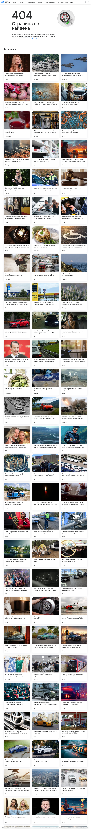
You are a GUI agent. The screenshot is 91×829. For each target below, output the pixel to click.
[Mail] (2, 2)
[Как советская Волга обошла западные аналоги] (74, 553)
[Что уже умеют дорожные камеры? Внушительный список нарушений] (74, 811)
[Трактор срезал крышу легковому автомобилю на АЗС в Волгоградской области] (74, 725)
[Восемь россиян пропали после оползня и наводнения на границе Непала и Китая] (45, 782)
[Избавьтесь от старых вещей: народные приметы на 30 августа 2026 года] (45, 124)
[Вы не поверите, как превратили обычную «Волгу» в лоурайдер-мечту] (45, 639)
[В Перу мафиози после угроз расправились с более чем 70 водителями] (45, 267)
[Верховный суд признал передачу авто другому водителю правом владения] (17, 239)
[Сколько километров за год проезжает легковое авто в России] (17, 696)
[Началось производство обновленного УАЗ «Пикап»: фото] (45, 696)
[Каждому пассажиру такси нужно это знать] (45, 725)
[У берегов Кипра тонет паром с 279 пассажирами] (74, 267)
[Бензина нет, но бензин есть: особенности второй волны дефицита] (45, 296)
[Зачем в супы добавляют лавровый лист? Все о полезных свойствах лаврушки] (17, 382)
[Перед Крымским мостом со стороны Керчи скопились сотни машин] (74, 382)
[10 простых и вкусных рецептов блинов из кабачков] (45, 239)
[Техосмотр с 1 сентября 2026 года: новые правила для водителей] (45, 210)
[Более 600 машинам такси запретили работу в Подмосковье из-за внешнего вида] (74, 753)
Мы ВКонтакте (44, 827)
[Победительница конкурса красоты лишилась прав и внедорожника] (17, 67)
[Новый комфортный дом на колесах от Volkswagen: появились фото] (17, 496)
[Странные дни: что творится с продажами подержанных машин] (74, 467)
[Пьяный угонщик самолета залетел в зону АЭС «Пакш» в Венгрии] (74, 67)
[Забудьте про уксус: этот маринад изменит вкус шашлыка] (17, 153)
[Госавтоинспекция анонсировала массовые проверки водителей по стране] (45, 182)
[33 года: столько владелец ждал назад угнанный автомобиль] (45, 467)
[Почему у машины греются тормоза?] (45, 610)
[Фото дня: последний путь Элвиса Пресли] (17, 410)
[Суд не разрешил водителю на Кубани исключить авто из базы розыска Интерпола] (74, 496)
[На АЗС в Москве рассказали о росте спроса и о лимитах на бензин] (45, 353)
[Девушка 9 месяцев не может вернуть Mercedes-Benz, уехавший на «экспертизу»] (17, 753)
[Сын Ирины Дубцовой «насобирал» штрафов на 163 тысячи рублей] (45, 325)
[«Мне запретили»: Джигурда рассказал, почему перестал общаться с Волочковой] (17, 439)
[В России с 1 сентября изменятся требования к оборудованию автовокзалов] (17, 210)
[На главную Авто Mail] (7, 2)
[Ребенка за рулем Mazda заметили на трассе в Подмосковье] (74, 96)
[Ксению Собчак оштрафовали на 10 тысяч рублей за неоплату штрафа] (17, 353)
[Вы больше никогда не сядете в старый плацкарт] (17, 639)
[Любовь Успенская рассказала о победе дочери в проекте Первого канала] (17, 811)
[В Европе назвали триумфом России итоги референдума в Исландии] (17, 582)
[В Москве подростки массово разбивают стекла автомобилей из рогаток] (45, 96)
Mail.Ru (4, 827)
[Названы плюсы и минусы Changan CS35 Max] (45, 753)
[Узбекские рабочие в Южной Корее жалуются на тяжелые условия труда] (45, 668)
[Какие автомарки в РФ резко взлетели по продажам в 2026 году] (45, 410)
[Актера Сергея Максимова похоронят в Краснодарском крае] (45, 496)
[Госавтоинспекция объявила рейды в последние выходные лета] (45, 525)
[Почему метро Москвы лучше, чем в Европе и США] (74, 668)
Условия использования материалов (65, 827)
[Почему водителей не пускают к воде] (45, 553)
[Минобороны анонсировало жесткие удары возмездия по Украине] (74, 410)
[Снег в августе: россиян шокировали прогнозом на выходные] (74, 296)
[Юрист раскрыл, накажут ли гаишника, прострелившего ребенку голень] (74, 182)
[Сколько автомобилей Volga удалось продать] (74, 582)
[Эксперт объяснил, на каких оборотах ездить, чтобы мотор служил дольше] (45, 582)
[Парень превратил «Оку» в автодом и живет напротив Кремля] (74, 639)
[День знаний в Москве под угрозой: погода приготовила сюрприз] (17, 182)
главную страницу (31, 38)
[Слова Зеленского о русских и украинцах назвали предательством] (45, 811)
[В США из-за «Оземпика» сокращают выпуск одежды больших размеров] (17, 668)
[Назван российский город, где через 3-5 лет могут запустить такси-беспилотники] (74, 610)
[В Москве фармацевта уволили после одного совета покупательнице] (45, 153)
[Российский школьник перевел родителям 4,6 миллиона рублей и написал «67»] (74, 353)
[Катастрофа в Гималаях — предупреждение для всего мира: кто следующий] (45, 67)
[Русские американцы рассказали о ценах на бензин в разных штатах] (17, 553)
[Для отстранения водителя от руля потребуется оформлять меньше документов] (74, 439)
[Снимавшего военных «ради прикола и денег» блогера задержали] (45, 382)
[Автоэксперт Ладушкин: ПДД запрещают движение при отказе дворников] (17, 782)
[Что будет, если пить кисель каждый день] (17, 124)
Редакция (51, 827)
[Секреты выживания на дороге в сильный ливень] (74, 782)
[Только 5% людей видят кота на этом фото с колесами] (74, 124)
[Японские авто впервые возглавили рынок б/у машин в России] (17, 725)
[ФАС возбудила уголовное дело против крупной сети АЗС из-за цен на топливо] (17, 296)
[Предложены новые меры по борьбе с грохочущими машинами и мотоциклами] (74, 696)
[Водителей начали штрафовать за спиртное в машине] (17, 467)
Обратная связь (80, 827)
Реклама (16, 827)
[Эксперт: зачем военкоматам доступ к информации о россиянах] (17, 267)
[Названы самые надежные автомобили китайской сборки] (17, 325)
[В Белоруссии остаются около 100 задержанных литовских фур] (74, 153)
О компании (10, 827)
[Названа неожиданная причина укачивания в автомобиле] (74, 325)
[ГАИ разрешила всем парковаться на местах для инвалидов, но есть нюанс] (74, 239)
